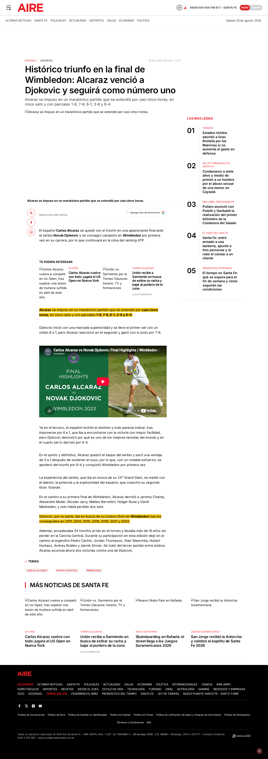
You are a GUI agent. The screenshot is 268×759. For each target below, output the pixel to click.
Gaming (203, 689)
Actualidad (77, 20)
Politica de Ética (56, 714)
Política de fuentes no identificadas (87, 714)
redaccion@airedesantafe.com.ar (56, 737)
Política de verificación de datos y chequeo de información (188, 714)
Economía (126, 20)
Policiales (58, 20)
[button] (8, 8)
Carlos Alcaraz (37, 570)
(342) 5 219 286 (26, 737)
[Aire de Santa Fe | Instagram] (33, 706)
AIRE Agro (223, 684)
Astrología (185, 689)
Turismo (155, 689)
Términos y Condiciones (130, 722)
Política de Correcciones (31, 714)
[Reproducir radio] (179, 7)
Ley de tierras (169, 693)
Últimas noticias (18, 20)
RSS (149, 722)
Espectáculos (28, 689)
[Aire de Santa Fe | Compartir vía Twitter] (31, 213)
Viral (169, 689)
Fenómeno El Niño (84, 693)
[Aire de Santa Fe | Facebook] (19, 706)
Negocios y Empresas (229, 689)
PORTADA (30, 60)
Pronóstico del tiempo (119, 693)
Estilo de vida (112, 689)
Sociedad (35, 693)
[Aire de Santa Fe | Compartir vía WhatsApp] (31, 232)
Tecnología (136, 689)
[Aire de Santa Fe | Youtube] (40, 706)
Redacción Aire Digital (53, 215)
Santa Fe (40, 20)
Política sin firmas (143, 714)
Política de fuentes (120, 714)
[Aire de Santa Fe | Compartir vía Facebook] (31, 222)
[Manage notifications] (259, 751)
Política (143, 20)
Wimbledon (93, 570)
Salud (111, 20)
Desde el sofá (88, 689)
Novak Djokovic (66, 570)
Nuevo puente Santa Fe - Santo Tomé (210, 693)
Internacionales (184, 684)
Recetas (67, 689)
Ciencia (206, 684)
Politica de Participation (237, 714)
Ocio (21, 693)
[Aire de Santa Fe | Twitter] (26, 706)
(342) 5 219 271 (191, 734)
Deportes (96, 20)
